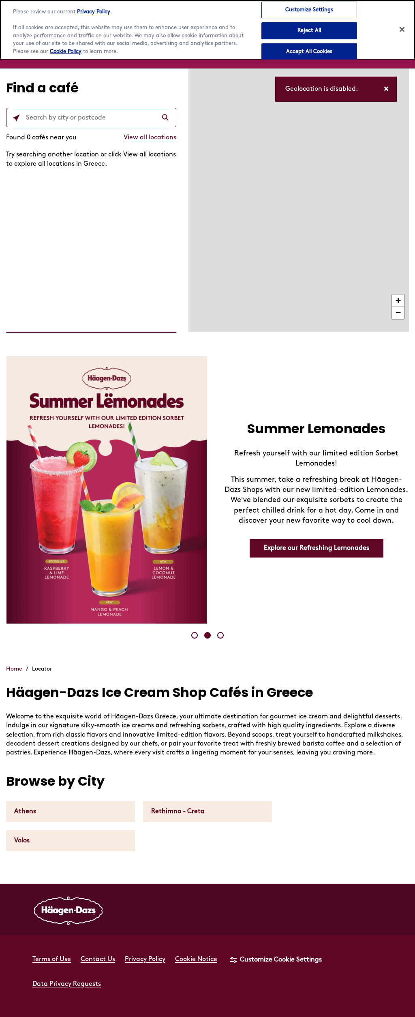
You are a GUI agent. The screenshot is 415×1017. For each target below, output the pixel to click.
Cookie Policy (65, 51)
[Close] (402, 29)
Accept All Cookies (309, 51)
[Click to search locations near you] (16, 118)
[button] (194, 635)
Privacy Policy (93, 11)
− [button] (398, 313)
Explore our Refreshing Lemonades (316, 548)
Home (14, 668)
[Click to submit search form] (166, 118)
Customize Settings (309, 9)
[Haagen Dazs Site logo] (68, 909)
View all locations (150, 138)
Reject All (309, 30)
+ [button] (398, 300)
